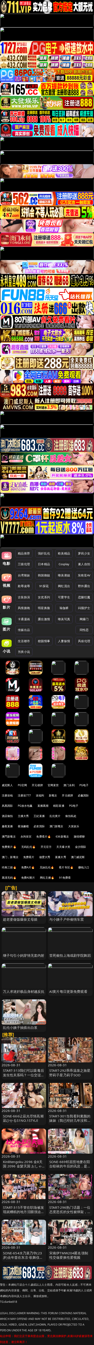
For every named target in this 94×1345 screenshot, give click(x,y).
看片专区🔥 (66, 867)
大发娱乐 (73, 826)
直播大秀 (60, 857)
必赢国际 (83, 795)
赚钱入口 (83, 867)
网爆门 (84, 619)
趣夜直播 (7, 826)
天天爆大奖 (63, 847)
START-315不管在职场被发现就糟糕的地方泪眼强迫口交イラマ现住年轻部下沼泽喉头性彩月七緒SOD (23, 1214)
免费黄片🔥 (9, 847)
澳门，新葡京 (10, 857)
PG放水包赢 (25, 806)
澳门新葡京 (56, 826)
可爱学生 (64, 597)
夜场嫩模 (23, 826)
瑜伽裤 (64, 608)
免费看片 (28, 857)
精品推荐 (24, 553)
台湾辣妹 (24, 575)
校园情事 (44, 641)
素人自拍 (84, 564)
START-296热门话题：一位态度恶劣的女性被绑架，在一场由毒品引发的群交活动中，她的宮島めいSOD (70, 1214)
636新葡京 (62, 836)
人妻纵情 (64, 641)
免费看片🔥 (43, 836)
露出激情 (44, 619)
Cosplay (64, 564)
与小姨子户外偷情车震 (66, 919)
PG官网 (22, 785)
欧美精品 (64, 553)
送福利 (40, 795)
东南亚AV (84, 575)
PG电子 (84, 785)
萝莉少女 (84, 553)
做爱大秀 (44, 857)
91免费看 (65, 878)
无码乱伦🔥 (28, 847)
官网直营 (53, 785)
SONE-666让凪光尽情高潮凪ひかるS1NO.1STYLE (23, 1118)
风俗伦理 (84, 641)
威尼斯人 (7, 785)
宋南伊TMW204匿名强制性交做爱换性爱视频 (68, 1255)
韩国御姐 (44, 575)
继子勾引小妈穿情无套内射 (23, 955)
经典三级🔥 (9, 867)
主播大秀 (23, 816)
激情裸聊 (79, 836)
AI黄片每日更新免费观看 (68, 991)
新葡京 (53, 795)
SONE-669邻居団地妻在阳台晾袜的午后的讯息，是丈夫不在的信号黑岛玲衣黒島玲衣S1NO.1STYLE (70, 1168)
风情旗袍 (24, 608)
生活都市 (24, 641)
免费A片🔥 (28, 867)
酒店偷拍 (7, 816)
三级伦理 (24, 564)
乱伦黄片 (55, 816)
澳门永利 (69, 785)
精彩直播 (58, 806)
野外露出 (84, 586)
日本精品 (44, 564)
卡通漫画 (24, 619)
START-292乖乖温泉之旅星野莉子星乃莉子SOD (69, 1072)
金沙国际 (80, 847)
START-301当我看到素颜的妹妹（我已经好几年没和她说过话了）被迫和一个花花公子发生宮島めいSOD (70, 1123)
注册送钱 (7, 795)
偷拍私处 (70, 816)
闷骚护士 (84, 608)
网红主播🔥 (47, 878)
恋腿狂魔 (84, 597)
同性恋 (84, 630)
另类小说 (24, 652)
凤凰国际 (7, 806)
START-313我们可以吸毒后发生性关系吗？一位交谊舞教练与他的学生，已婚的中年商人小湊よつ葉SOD (23, 1077)
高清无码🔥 (9, 878)
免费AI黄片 (28, 878)
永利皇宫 (26, 836)
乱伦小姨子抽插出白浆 (20, 1027)
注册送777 (24, 795)
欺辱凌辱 (24, 586)
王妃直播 (39, 816)
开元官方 (46, 847)
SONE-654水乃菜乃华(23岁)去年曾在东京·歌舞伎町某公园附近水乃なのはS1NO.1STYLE (23, 1260)
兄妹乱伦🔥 (47, 867)
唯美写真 (64, 619)
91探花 (44, 586)
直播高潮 (43, 806)
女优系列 (44, 597)
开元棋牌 (37, 785)
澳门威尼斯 (78, 857)
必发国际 (39, 826)
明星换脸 (44, 608)
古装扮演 (24, 597)
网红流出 (64, 586)
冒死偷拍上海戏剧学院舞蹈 (70, 955)
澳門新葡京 (9, 836)
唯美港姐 (64, 575)
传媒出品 (24, 630)
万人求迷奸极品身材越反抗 (23, 991)
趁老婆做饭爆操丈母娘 (20, 919)
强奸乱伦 (44, 553)
